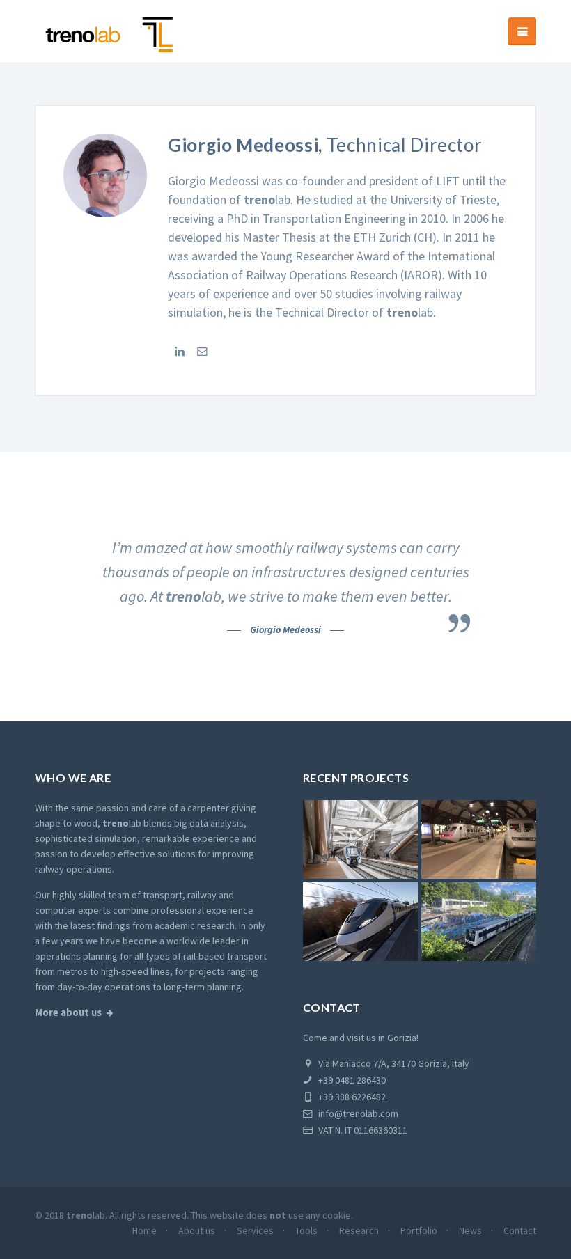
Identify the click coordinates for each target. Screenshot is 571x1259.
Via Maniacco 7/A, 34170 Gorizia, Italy (392, 1063)
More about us (68, 1012)
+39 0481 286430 (351, 1080)
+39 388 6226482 (351, 1096)
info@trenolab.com (357, 1113)
